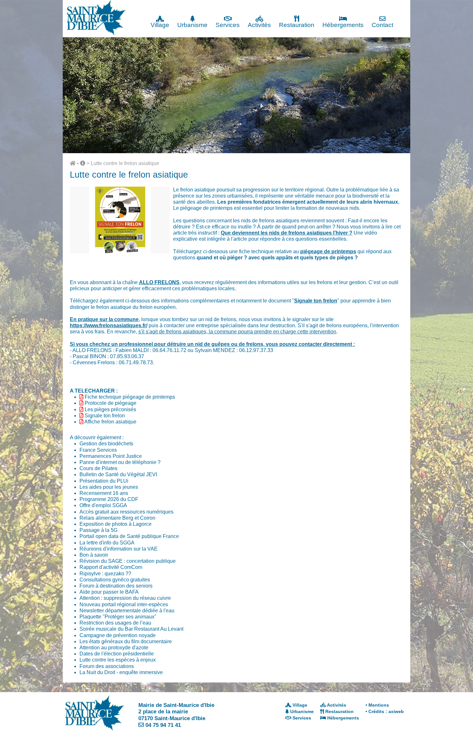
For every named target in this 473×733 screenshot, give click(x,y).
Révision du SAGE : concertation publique (127, 561)
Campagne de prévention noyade (117, 635)
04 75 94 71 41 (163, 725)
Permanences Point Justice (110, 456)
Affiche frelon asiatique (110, 421)
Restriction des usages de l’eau (115, 623)
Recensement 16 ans (103, 493)
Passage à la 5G (98, 530)
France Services (98, 450)
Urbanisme (192, 25)
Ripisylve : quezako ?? (105, 573)
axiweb (396, 711)
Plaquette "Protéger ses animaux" (117, 616)
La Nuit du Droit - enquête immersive (121, 672)
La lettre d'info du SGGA (106, 542)
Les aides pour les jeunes (108, 487)
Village (160, 25)
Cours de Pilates (98, 468)
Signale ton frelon (105, 415)
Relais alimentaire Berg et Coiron (117, 518)
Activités (259, 25)
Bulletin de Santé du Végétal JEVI (118, 474)
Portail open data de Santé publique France (129, 536)
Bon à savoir (93, 555)
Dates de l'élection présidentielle (116, 653)
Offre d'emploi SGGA (103, 505)
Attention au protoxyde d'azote (113, 647)
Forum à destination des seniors (116, 586)
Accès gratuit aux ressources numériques (126, 512)
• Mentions (377, 705)
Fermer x (397, 5)
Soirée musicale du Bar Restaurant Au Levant (131, 629)
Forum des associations (106, 666)
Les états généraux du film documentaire (125, 641)
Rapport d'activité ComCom (110, 567)
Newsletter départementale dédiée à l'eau (126, 610)
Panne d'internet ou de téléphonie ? (120, 462)
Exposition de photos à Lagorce (115, 524)
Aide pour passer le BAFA (109, 592)
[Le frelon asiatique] (120, 251)
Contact (382, 25)
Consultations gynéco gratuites (114, 579)
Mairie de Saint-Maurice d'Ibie (176, 705)
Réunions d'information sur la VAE (118, 549)
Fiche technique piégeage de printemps (130, 397)
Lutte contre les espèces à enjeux (117, 660)
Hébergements (343, 25)
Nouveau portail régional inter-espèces (123, 604)
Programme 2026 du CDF (108, 499)
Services (228, 25)
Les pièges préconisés (110, 409)
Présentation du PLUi (103, 481)
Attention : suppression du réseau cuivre (125, 598)
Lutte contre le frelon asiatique (125, 163)
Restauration (296, 25)
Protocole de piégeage (110, 403)
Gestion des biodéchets (106, 443)
